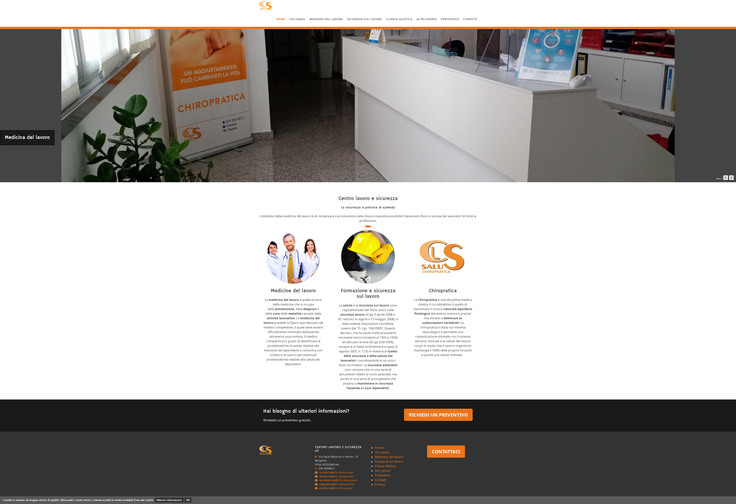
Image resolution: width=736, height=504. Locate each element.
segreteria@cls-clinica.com (336, 484)
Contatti (470, 19)
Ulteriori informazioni (169, 500)
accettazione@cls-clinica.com (338, 480)
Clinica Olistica (399, 19)
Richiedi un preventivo (438, 415)
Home (280, 19)
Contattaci (446, 451)
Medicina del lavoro (326, 19)
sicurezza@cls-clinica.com (336, 472)
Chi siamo (297, 19)
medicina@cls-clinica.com (336, 488)
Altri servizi (426, 19)
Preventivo (450, 19)
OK (188, 500)
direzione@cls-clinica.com (336, 476)
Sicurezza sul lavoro (364, 19)
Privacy (380, 484)
